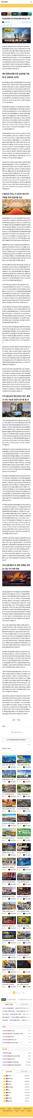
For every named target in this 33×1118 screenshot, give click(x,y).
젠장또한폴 (10, 1087)
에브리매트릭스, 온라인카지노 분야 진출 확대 (24, 838)
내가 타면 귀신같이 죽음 (11, 1056)
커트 (9, 1090)
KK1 (9, 1095)
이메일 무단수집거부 (27, 1109)
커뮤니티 (18, 5)
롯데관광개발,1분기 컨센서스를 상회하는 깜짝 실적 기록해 (9, 896)
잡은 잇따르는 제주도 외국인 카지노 (9, 838)
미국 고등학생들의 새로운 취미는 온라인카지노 (24, 911)
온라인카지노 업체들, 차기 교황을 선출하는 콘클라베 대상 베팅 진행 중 (9, 926)
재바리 (9, 1092)
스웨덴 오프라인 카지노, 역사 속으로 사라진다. (9, 911)
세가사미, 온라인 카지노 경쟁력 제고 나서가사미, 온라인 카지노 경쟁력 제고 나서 (24, 853)
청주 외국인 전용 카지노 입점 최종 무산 (24, 779)
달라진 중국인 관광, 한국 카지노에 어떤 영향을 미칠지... (9, 955)
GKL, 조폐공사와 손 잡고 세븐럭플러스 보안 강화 (9, 794)
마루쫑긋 (10, 1098)
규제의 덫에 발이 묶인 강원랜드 (24, 765)
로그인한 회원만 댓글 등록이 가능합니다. (16, 739)
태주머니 (10, 1081)
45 (7, 1053)
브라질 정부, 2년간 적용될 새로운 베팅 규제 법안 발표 (24, 926)
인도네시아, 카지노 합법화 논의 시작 (9, 823)
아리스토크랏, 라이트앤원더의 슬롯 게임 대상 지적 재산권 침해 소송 (24, 940)
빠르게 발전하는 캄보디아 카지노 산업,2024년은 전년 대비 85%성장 (9, 940)
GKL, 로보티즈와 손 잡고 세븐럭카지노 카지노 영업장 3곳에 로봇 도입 (24, 984)
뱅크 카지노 (8, 1030)
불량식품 (10, 1101)
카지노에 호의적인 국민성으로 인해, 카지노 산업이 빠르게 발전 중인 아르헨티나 (24, 882)
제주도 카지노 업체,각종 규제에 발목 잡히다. (9, 765)
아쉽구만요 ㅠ (8, 1059)
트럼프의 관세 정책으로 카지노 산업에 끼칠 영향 (9, 970)
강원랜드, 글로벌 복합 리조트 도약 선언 (24, 794)
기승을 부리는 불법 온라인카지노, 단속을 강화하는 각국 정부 (24, 955)
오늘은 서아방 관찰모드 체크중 (12, 1033)
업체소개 (6, 5)
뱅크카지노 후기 (9, 1039)
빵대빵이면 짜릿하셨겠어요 (11, 1065)
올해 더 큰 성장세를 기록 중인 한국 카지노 (9, 882)
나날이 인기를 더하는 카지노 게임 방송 (9, 809)
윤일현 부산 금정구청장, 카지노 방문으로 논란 (24, 896)
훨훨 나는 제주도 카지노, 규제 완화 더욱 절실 (24, 823)
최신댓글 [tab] (4, 1049)
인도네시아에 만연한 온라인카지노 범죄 (24, 809)
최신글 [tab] (4, 1027)
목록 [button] (29, 744)
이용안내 (17, 1111)
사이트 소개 (2, 1109)
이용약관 (9, 1109)
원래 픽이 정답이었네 (10, 1062)
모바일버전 (29, 1111)
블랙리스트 (25, 5)
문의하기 (23, 1111)
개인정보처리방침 (17, 1109)
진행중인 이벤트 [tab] (9, 1004)
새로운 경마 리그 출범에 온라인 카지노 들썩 (9, 867)
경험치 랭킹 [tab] (24, 1071)
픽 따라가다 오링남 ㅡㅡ (11, 1042)
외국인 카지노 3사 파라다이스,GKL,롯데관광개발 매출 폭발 (9, 984)
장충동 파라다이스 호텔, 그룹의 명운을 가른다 (9, 779)
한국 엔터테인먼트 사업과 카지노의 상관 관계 (24, 867)
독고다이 (10, 1084)
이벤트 (12, 5)
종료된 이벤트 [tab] (24, 1004)
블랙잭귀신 (10, 1078)
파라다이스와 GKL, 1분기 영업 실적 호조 (9, 853)
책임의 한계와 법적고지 (8, 1111)
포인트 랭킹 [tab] (9, 1071)
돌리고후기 (8, 1036)
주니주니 (10, 1076)
